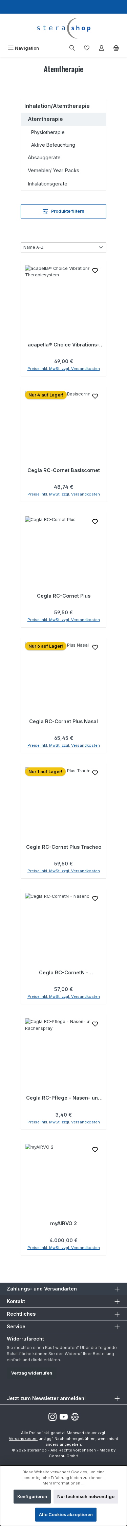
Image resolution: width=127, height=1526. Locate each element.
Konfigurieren (32, 1496)
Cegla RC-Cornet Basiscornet (63, 470)
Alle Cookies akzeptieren (66, 1514)
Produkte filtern (67, 211)
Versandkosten (23, 1438)
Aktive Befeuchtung (53, 145)
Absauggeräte (44, 157)
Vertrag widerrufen (31, 1373)
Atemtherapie (45, 119)
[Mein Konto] (101, 48)
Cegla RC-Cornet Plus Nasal (63, 721)
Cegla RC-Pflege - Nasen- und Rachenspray (63, 1098)
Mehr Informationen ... (63, 1483)
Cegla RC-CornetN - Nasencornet (63, 973)
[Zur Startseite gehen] (63, 28)
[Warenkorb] (116, 48)
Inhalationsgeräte (47, 183)
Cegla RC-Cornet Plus (63, 596)
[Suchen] (72, 48)
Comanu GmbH (63, 1456)
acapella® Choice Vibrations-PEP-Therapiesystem (63, 345)
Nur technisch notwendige (85, 1496)
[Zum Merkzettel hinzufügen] (95, 272)
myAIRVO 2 (63, 1223)
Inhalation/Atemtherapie (57, 105)
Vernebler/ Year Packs (53, 170)
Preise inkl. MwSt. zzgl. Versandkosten (63, 368)
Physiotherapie (48, 132)
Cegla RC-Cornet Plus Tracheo (63, 847)
